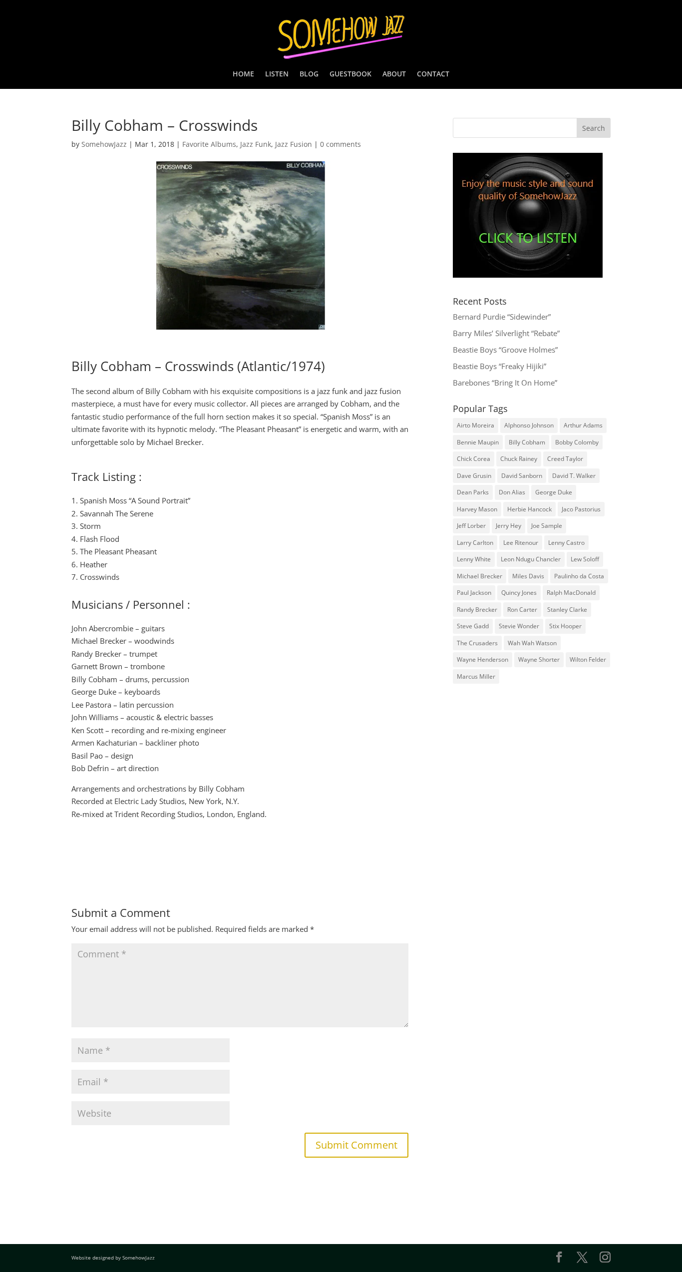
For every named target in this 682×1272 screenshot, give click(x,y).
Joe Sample (546, 525)
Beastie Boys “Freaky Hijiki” (499, 366)
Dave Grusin (474, 475)
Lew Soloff (585, 559)
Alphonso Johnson (529, 425)
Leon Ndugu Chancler (531, 559)
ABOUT (394, 74)
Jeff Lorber (471, 525)
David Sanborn (521, 475)
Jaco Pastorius (581, 509)
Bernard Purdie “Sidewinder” (502, 317)
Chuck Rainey (518, 458)
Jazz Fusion (293, 144)
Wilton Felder (588, 659)
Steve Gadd (473, 626)
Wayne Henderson (482, 659)
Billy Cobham (527, 442)
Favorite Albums (209, 144)
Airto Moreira (475, 425)
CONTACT (433, 74)
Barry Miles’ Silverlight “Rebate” (506, 333)
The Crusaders (477, 643)
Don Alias (512, 492)
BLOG (309, 74)
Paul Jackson (474, 592)
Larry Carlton (475, 542)
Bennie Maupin (478, 442)
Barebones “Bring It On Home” (505, 383)
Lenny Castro (566, 542)
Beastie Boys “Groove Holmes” (505, 350)
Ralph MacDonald (571, 592)
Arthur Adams (583, 425)
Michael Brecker (479, 576)
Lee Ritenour (520, 542)
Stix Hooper (565, 626)
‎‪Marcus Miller (476, 676)
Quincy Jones (519, 592)
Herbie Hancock (529, 509)
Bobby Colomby (577, 442)
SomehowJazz (104, 144)
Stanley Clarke (567, 609)
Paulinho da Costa (579, 576)
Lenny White (474, 559)
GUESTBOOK (350, 74)
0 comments (340, 144)
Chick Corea (473, 458)
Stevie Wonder (519, 626)
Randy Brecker (477, 609)
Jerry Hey (508, 525)
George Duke (553, 492)
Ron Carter (522, 609)
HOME (243, 74)
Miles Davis (528, 576)
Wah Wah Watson (532, 643)
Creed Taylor (565, 458)
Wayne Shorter (539, 659)
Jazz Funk (255, 144)
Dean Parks (473, 492)
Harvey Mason (477, 509)
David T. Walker (574, 475)
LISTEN (277, 74)
